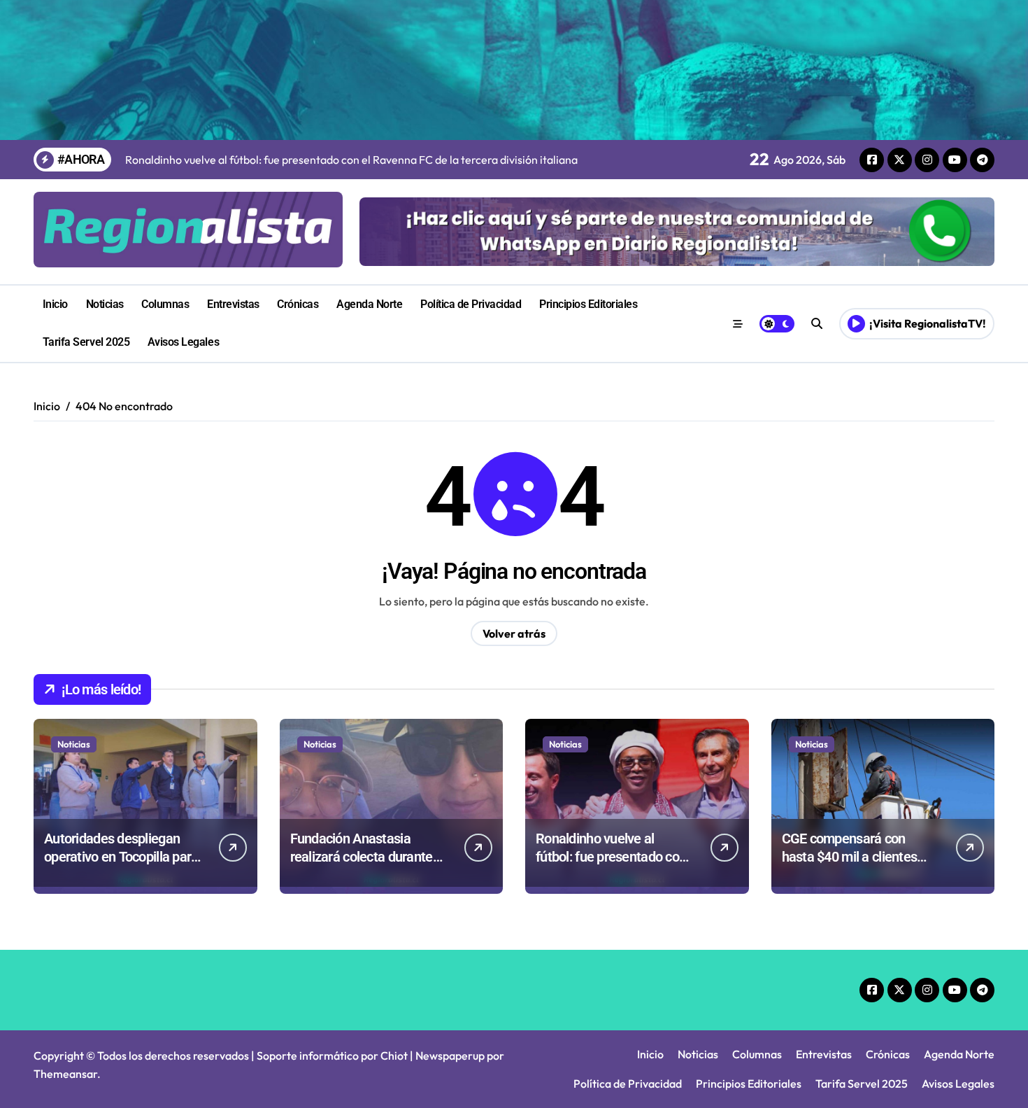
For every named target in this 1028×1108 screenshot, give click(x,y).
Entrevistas (233, 304)
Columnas (165, 304)
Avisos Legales (183, 342)
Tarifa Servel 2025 (86, 342)
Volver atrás (514, 633)
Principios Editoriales (588, 304)
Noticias (105, 304)
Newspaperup (450, 1056)
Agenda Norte (369, 304)
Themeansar (65, 1074)
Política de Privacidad (470, 304)
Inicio (55, 304)
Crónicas (297, 304)
